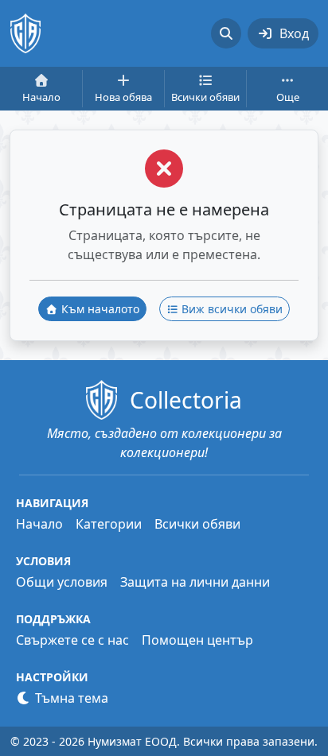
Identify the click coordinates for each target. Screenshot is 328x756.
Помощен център (197, 640)
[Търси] (226, 33)
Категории (109, 524)
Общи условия (61, 582)
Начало (39, 524)
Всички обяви (197, 524)
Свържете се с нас (72, 640)
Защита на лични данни (195, 582)
